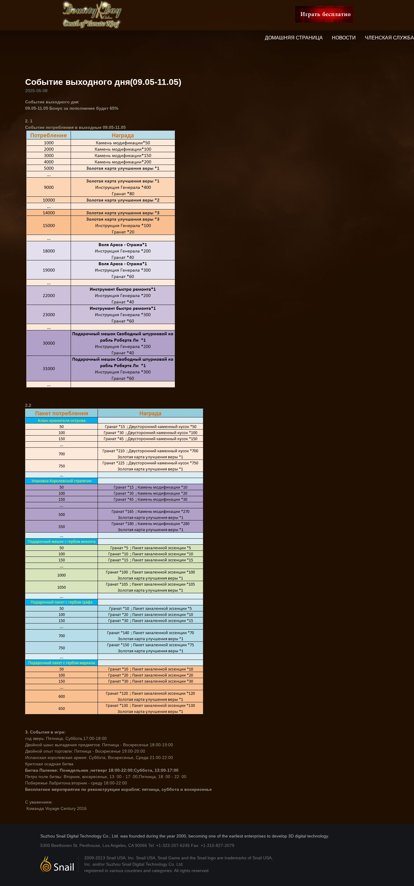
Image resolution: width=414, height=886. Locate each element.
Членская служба (389, 37)
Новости (344, 37)
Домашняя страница (294, 37)
